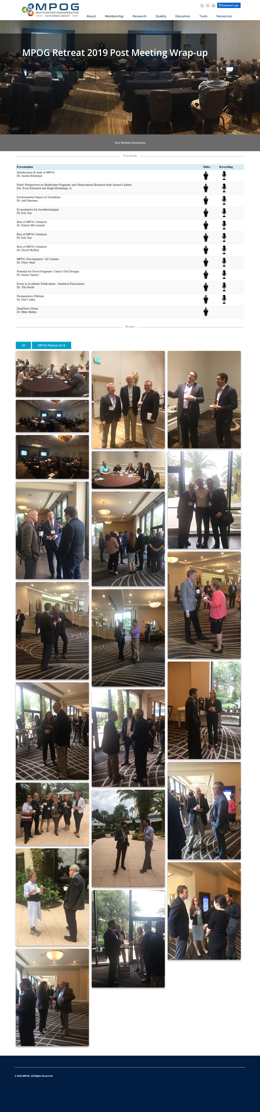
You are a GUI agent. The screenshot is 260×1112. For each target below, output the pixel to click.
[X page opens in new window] (202, 5)
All (23, 345)
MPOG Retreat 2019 (51, 345)
